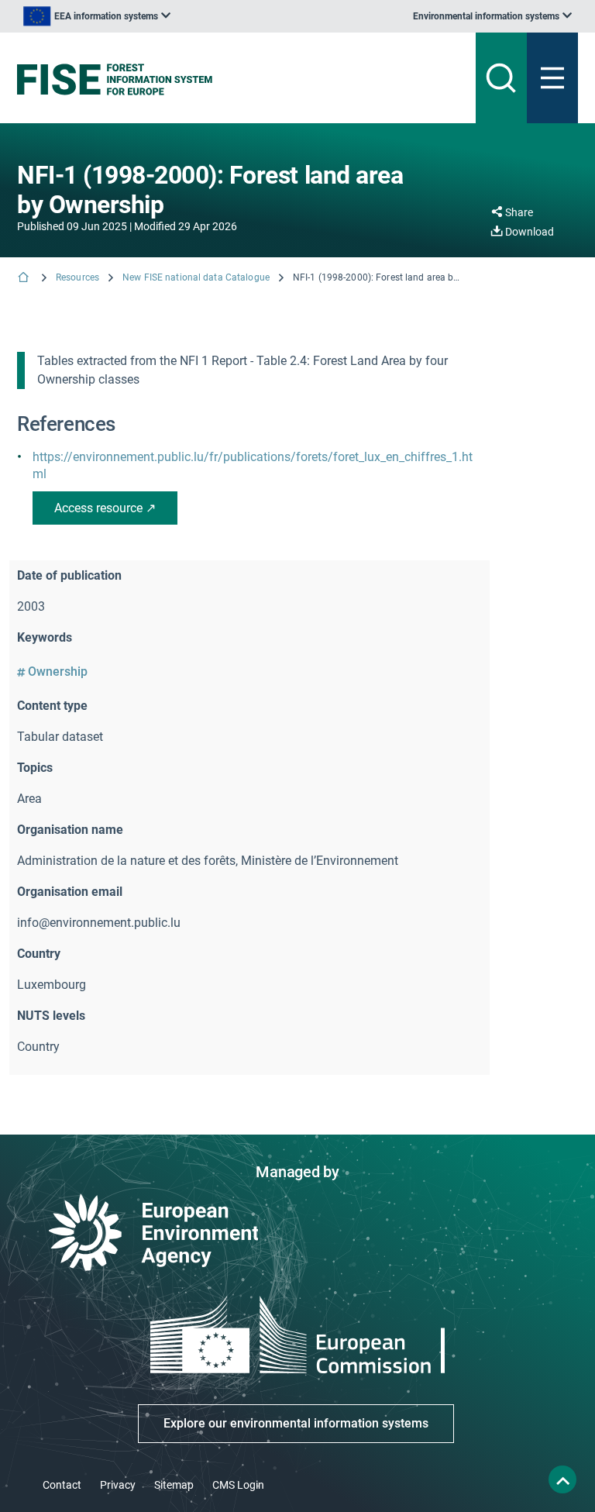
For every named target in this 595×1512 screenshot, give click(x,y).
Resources (77, 277)
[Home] (25, 278)
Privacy (118, 1485)
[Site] (200, 79)
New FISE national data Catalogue (196, 277)
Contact (62, 1485)
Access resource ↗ (105, 508)
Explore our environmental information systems (295, 1423)
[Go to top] (562, 1479)
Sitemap (174, 1485)
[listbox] (97, 16)
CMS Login (238, 1485)
